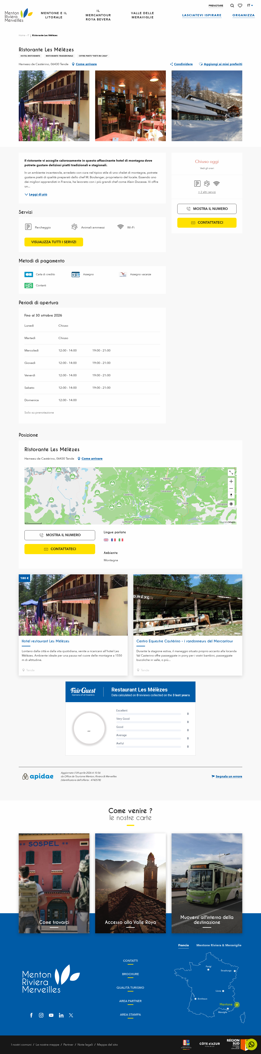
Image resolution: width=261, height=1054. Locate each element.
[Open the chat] (251, 1044)
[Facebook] (31, 1015)
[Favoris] (240, 5)
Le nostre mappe (47, 1045)
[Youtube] (51, 1015)
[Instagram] (41, 1015)
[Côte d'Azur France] (209, 1044)
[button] (232, 5)
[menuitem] (19, 15)
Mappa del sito (107, 1045)
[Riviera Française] (186, 1044)
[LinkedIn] (61, 1015)
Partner (68, 1045)
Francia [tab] (183, 945)
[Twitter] (71, 1015)
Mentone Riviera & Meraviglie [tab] (219, 945)
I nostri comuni (21, 1045)
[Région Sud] (238, 1044)
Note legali (85, 1045)
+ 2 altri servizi (207, 192)
